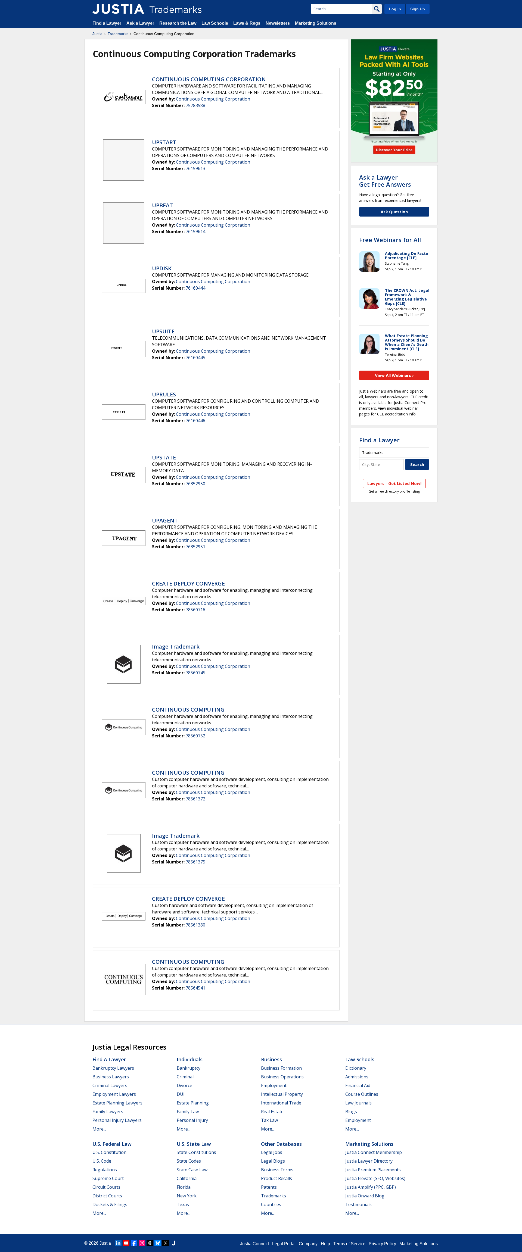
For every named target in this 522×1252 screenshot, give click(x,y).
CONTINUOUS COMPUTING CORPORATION (209, 79)
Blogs (351, 1112)
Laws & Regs (246, 23)
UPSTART (164, 142)
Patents (269, 1187)
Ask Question (394, 211)
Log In (395, 9)
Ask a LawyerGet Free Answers (385, 180)
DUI (181, 1094)
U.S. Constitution (109, 1152)
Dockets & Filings (109, 1204)
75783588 (195, 105)
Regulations (104, 1170)
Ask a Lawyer (140, 23)
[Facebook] (134, 1243)
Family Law (188, 1112)
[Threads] (150, 1243)
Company (308, 1243)
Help (325, 1243)
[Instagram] (142, 1243)
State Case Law (192, 1170)
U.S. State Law (194, 1144)
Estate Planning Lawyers (117, 1103)
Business (271, 1059)
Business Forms (277, 1170)
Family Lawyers (107, 1112)
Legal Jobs (271, 1152)
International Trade (281, 1103)
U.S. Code (101, 1161)
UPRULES (164, 394)
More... (99, 1129)
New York (187, 1196)
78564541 (195, 988)
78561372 (195, 799)
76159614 (195, 231)
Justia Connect (254, 1243)
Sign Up (417, 9)
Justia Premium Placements (373, 1170)
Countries (271, 1204)
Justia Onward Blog (364, 1196)
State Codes (189, 1161)
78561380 (195, 925)
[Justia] (118, 9)
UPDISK (162, 268)
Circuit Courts (106, 1187)
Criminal (185, 1077)
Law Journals (358, 1103)
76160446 (195, 421)
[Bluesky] (157, 1243)
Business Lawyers (110, 1077)
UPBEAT (162, 205)
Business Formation (281, 1068)
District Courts (107, 1196)
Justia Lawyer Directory (369, 1161)
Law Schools (214, 23)
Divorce (184, 1085)
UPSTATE (164, 457)
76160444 (195, 288)
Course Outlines (361, 1094)
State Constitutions (196, 1152)
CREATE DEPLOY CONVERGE (188, 583)
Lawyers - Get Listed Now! (394, 483)
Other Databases (281, 1144)
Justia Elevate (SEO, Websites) (375, 1178)
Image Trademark (176, 646)
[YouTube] (126, 1243)
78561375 (195, 862)
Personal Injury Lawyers (117, 1120)
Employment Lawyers (114, 1094)
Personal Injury (192, 1120)
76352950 (195, 484)
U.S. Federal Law (112, 1144)
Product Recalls (276, 1178)
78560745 (195, 673)
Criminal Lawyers (109, 1085)
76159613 (195, 168)
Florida (184, 1187)
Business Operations (282, 1077)
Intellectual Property (282, 1094)
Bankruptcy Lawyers (113, 1068)
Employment (274, 1085)
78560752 (195, 736)
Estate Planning (193, 1103)
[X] (165, 1243)
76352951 (195, 547)
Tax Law (269, 1120)
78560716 (195, 610)
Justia (97, 34)
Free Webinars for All (390, 239)
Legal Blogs (273, 1161)
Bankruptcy (188, 1068)
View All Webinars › (394, 375)
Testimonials (358, 1204)
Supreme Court (108, 1178)
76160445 (195, 358)
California (187, 1178)
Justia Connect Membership (373, 1152)
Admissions (356, 1077)
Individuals (190, 1059)
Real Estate (272, 1112)
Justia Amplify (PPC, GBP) (370, 1187)
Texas (183, 1204)
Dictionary (355, 1068)
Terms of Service (349, 1243)
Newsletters (278, 23)
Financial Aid (357, 1085)
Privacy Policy (382, 1243)
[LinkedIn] (118, 1243)
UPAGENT (165, 520)
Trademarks (118, 34)
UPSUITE (163, 331)
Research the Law (177, 23)
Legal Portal (284, 1243)
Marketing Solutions (315, 23)
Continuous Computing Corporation (213, 99)
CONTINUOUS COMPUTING (188, 709)
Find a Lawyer (106, 23)
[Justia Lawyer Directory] (173, 1243)
